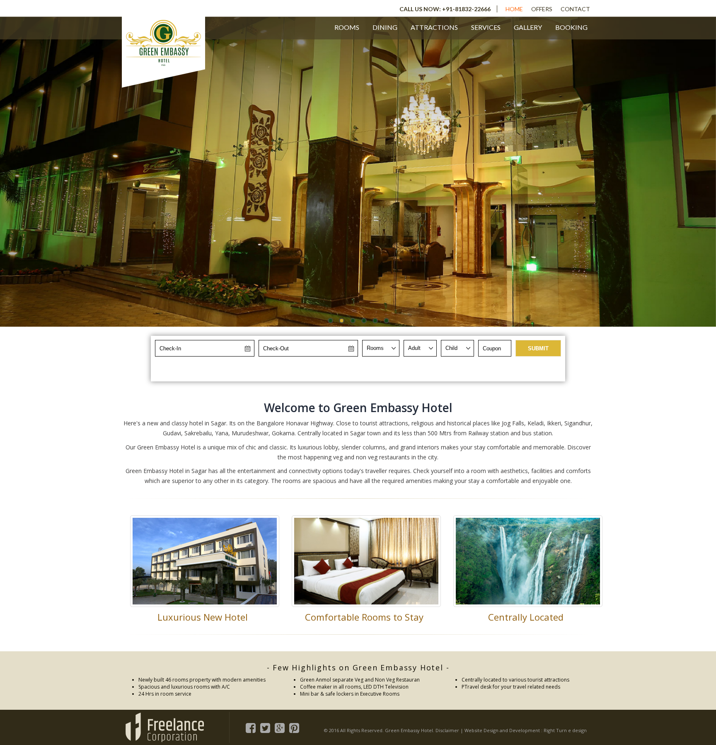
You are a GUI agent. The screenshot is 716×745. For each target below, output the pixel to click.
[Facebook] (251, 726)
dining (385, 27)
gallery (528, 27)
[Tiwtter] (265, 726)
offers (541, 8)
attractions (434, 27)
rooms (346, 27)
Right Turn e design (565, 730)
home (514, 8)
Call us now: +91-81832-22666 (445, 8)
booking (571, 27)
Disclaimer (447, 730)
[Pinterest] (294, 726)
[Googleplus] (280, 726)
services (486, 27)
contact (575, 8)
